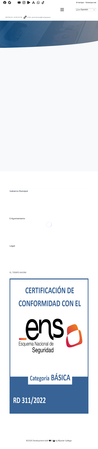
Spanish (84, 10)
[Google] (9, 2)
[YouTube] (19, 2)
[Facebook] (4, 2)
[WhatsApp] (38, 2)
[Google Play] (28, 2)
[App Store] (33, 2)
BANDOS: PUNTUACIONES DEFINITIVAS (67, 69)
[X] (14, 2)
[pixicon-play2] (53, 426)
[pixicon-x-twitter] (34, 426)
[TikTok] (43, 2)
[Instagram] (24, 2)
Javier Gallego (66, 440)
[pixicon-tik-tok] (68, 426)
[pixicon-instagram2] (39, 426)
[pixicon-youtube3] (44, 426)
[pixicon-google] (49, 426)
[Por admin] (12, 92)
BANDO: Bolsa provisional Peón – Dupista (67, 116)
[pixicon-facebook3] (29, 426)
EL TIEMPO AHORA (18, 272)
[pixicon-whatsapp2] (63, 426)
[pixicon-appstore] (58, 426)
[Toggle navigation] (62, 10)
